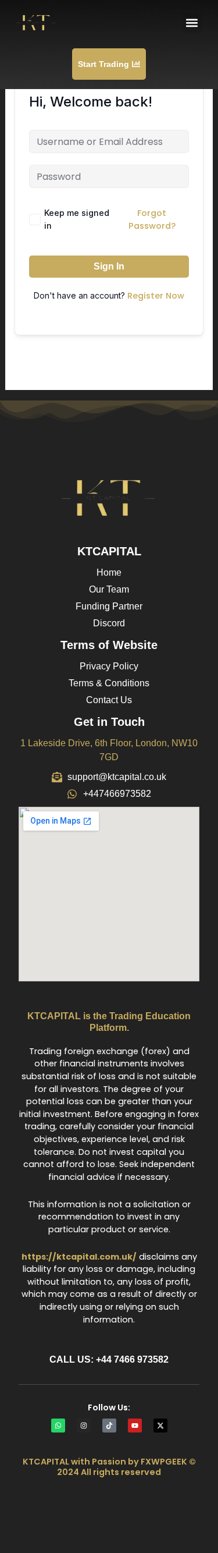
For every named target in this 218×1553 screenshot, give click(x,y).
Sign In (109, 266)
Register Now (155, 296)
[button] (192, 23)
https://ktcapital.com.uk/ (79, 1257)
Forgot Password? (152, 219)
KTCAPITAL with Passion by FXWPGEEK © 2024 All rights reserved (109, 1467)
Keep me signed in (76, 219)
